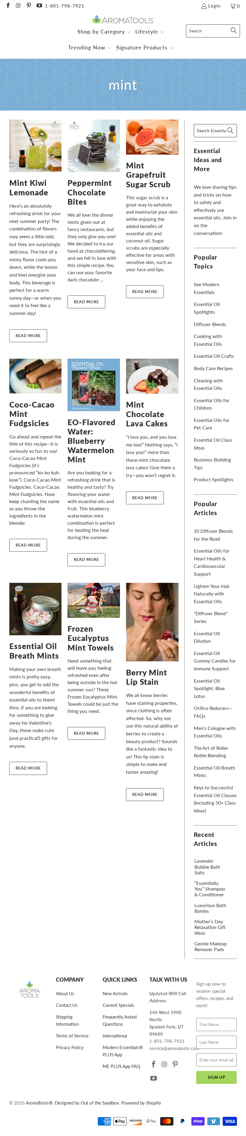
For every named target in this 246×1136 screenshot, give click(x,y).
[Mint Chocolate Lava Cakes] (152, 376)
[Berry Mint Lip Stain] (152, 622)
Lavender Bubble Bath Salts (207, 866)
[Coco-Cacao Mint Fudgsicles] (35, 376)
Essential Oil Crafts (214, 356)
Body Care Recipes (213, 368)
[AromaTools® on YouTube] (39, 6)
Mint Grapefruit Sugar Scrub (148, 175)
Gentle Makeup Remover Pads (210, 946)
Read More (28, 335)
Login (214, 5)
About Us (65, 993)
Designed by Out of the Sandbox (87, 1102)
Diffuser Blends (210, 324)
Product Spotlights (213, 479)
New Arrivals (115, 993)
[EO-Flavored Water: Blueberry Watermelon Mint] (94, 385)
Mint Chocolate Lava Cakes (147, 414)
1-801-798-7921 (64, 5)
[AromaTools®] (123, 19)
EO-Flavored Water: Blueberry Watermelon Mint (92, 440)
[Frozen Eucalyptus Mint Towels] (94, 600)
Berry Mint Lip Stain (146, 677)
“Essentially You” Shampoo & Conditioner (209, 888)
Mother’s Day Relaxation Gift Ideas (210, 927)
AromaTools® (39, 1102)
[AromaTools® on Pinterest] (28, 6)
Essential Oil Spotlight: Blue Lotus (209, 688)
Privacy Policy (70, 1047)
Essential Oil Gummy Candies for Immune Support (215, 660)
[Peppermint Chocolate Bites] (94, 146)
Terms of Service (72, 1035)
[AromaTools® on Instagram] (18, 6)
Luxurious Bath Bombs (210, 908)
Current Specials (118, 1005)
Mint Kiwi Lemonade (28, 187)
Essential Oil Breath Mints (34, 650)
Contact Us (67, 1005)
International (115, 1035)
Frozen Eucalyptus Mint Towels (91, 638)
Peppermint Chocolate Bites (90, 192)
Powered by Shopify (141, 1102)
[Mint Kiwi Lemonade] (35, 146)
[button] (104, 32)
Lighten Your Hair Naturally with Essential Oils (212, 593)
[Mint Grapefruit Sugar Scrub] (152, 137)
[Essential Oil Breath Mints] (35, 609)
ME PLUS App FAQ (121, 1066)
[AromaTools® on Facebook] (7, 6)
